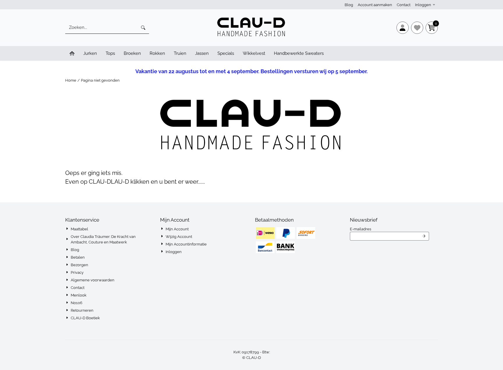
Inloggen (423, 5)
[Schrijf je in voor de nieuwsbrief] (423, 236)
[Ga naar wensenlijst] (417, 28)
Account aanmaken (375, 5)
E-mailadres (389, 229)
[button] (402, 28)
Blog (349, 5)
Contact (403, 5)
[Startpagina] (72, 53)
